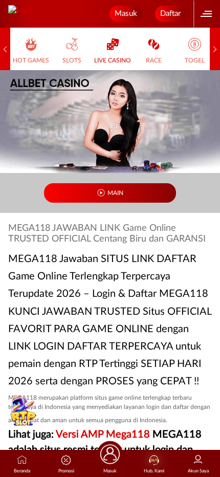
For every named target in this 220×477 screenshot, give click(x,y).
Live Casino (112, 60)
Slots (71, 60)
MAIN (115, 193)
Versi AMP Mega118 (103, 434)
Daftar (170, 13)
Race (154, 60)
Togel (195, 60)
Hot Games (31, 60)
